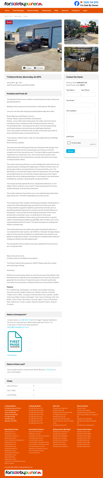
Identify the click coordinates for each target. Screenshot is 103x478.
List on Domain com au (36, 440)
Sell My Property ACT (84, 446)
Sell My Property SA (59, 416)
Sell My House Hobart (59, 438)
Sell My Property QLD (84, 436)
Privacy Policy (81, 408)
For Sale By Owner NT (35, 421)
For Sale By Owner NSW (36, 410)
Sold (6, 16)
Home (7, 10)
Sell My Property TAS (83, 438)
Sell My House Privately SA (61, 419)
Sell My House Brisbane (60, 436)
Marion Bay (17, 16)
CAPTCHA (70, 137)
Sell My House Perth (59, 442)
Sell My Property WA (83, 442)
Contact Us (76, 10)
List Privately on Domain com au (39, 442)
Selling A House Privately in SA (62, 412)
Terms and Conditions (84, 410)
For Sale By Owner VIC (36, 408)
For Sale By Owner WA (36, 419)
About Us (65, 10)
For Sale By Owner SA (35, 416)
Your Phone (85, 90)
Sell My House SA (58, 410)
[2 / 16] (81, 32)
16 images (27, 68)
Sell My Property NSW (84, 434)
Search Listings (32, 10)
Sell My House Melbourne (61, 431)
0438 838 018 (26, 320)
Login (85, 10)
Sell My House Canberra (60, 446)
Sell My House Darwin (59, 444)
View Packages (18, 10)
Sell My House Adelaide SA (85, 425)
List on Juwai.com (34, 453)
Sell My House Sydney (60, 434)
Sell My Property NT (83, 444)
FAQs (56, 10)
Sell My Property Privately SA (86, 412)
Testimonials (46, 10)
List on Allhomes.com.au (36, 450)
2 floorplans (38, 68)
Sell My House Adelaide (60, 440)
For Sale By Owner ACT (36, 423)
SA (11, 16)
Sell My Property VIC (83, 431)
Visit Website (12, 355)
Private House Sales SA (60, 408)
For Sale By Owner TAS (36, 414)
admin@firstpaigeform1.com (18, 327)
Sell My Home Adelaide (84, 419)
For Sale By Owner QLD (36, 412)
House (26, 16)
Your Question (71, 111)
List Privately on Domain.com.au (39, 444)
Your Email (70, 100)
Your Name (71, 90)
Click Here (50, 370)
